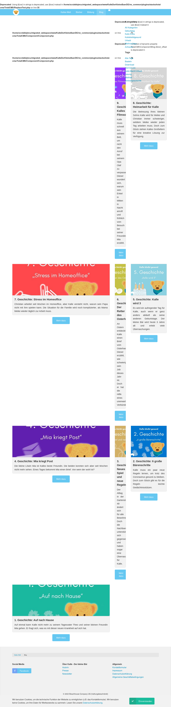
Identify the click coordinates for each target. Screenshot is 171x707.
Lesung (128, 74)
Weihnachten (131, 43)
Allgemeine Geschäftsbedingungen (128, 677)
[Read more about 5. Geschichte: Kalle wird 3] (149, 279)
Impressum (117, 670)
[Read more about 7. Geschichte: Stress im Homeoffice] (61, 279)
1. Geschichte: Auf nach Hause (34, 620)
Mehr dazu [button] (121, 254)
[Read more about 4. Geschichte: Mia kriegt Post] (61, 441)
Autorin (65, 667)
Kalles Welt (66, 12)
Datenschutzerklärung (122, 673)
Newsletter (67, 673)
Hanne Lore (130, 67)
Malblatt (128, 77)
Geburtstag (130, 30)
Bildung (90, 12)
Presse (65, 670)
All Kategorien (131, 27)
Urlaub (128, 40)
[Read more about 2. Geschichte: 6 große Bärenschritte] (149, 441)
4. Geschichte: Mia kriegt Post (33, 461)
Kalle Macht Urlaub (133, 71)
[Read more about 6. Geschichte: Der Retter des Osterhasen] (120, 279)
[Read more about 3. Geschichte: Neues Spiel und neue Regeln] (120, 441)
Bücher (79, 12)
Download (129, 64)
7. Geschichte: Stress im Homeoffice (37, 299)
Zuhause (129, 46)
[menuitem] (65, 12)
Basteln (128, 61)
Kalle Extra (130, 33)
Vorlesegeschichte (133, 80)
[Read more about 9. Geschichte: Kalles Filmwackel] (120, 83)
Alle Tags (129, 58)
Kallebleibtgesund (133, 37)
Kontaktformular (119, 667)
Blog (101, 12)
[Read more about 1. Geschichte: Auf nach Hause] (61, 600)
